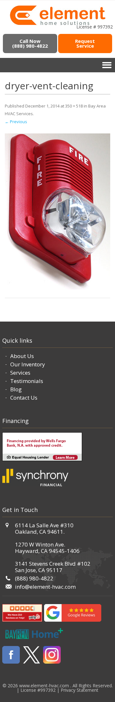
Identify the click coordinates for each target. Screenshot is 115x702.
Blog (16, 389)
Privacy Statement (79, 690)
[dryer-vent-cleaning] (57, 211)
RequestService (85, 43)
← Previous (16, 121)
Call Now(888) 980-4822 (30, 43)
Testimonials (26, 381)
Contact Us (23, 397)
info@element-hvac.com (45, 586)
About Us (22, 356)
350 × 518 (74, 106)
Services (20, 372)
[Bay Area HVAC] (57, 24)
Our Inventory (27, 364)
